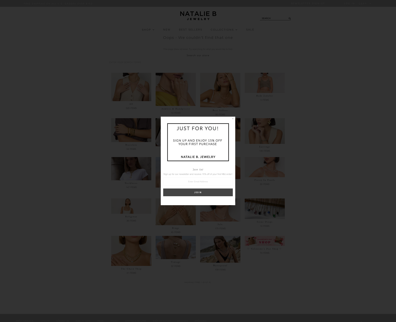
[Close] (232, 119)
